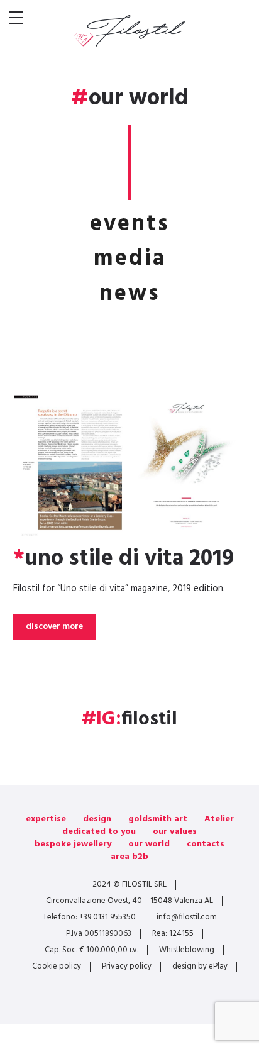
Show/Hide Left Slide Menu (16, 17)
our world (149, 844)
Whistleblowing (186, 950)
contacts (205, 844)
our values (175, 831)
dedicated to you (99, 831)
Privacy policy (127, 966)
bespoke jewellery (73, 844)
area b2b (129, 857)
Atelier (219, 819)
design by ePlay (200, 966)
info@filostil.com (187, 917)
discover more (54, 626)
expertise (46, 819)
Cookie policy (56, 966)
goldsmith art (157, 819)
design (97, 819)
